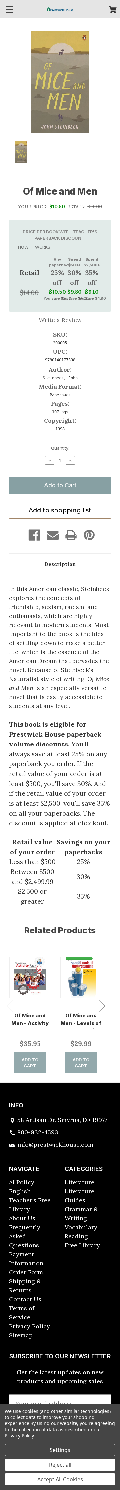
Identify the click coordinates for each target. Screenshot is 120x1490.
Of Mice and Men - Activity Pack (30, 1023)
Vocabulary (81, 1227)
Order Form (26, 1272)
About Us (22, 1218)
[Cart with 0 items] (113, 10)
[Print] (71, 535)
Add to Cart (30, 1062)
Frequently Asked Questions (24, 1236)
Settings (60, 1450)
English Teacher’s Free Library (30, 1200)
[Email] (53, 535)
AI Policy (21, 1182)
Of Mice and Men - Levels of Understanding (81, 1023)
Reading (76, 1236)
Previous (9, 1005)
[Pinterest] (89, 535)
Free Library (82, 1245)
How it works (34, 247)
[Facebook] (34, 535)
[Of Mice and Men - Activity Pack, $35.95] (30, 977)
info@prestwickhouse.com (55, 1144)
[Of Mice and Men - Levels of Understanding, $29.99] (81, 977)
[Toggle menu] (9, 9)
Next (101, 1005)
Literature (79, 1182)
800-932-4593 (37, 1132)
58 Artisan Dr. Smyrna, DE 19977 (62, 1120)
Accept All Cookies (60, 1479)
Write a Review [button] (60, 320)
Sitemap (21, 1335)
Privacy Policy (29, 1326)
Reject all (60, 1464)
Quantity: (60, 448)
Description (60, 564)
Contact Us (25, 1299)
